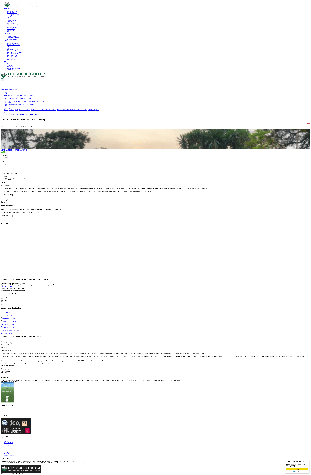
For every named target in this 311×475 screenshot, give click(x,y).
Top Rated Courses (12, 39)
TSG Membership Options (14, 68)
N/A (5, 184)
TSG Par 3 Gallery (12, 55)
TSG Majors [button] (7, 48)
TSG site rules (16, 114)
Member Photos (11, 29)
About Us (9, 65)
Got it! (297, 469)
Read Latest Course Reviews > (14, 150)
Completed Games (12, 13)
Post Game (13, 95)
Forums (13, 101)
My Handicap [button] (7, 96)
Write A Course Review (13, 37)
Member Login (4, 89)
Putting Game (29, 95)
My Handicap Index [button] (9, 16)
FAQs (8, 64)
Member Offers (18, 107)
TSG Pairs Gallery (12, 58)
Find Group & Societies (13, 24)
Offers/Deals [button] (7, 40)
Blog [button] (5, 61)
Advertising (7, 453)
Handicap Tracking (15, 98)
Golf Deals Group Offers (13, 45)
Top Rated (31, 104)
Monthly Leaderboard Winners (15, 50)
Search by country (17, 104)
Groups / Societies (27, 101)
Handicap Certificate (12, 20)
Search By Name (11, 34)
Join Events (7, 95)
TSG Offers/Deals (8, 443)
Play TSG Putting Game (13, 14)
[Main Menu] (2, 79)
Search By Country (12, 36)
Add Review (25, 104)
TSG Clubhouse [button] (8, 21)
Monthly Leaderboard (12, 26)
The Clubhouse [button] (8, 99)
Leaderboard (7, 101)
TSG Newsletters (11, 32)
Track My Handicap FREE (8, 286)
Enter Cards (7, 98)
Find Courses (7, 441)
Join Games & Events (12, 10)
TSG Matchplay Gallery (13, 59)
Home (5, 92)
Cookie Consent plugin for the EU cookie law (297, 472)
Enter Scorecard (11, 17)
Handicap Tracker (11, 18)
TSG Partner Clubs (12, 42)
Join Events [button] (7, 8)
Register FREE (13, 89)
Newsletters (43, 101)
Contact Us (10, 69)
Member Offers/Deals (12, 43)
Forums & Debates (12, 27)
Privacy (6, 452)
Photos (34, 101)
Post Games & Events (12, 11)
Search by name (8, 104)
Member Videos (11, 30)
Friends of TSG (11, 46)
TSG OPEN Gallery (12, 56)
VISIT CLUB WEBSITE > (8, 170)
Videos (38, 101)
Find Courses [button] (7, 33)
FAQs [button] (5, 62)
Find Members (11, 23)
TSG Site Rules (11, 66)
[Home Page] (23, 77)
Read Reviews (4, 198)
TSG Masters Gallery (12, 53)
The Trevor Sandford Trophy (14, 52)
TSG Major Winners (12, 49)
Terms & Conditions (9, 455)
